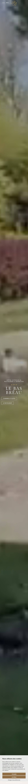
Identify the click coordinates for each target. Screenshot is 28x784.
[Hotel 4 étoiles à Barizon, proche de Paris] (14, 3)
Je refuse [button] (14, 777)
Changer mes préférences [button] (14, 780)
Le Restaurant (7, 403)
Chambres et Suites (9, 398)
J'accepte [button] (14, 774)
